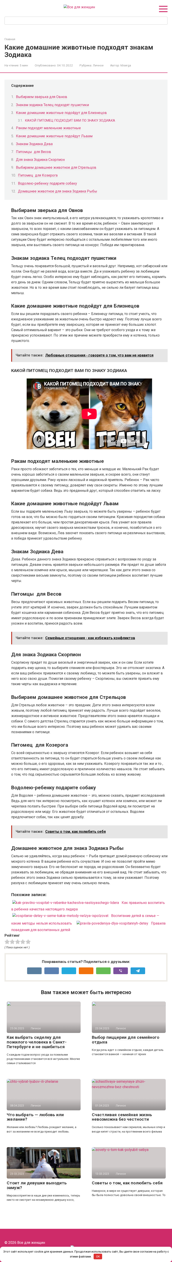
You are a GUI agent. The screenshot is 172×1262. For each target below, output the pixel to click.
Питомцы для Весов (33, 152)
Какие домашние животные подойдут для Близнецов (61, 113)
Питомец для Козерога (38, 175)
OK (98, 1256)
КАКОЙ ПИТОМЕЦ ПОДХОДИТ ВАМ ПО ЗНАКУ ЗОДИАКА (70, 120)
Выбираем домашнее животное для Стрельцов (56, 167)
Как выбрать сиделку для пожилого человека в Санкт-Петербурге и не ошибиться (37, 1042)
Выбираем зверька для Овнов (41, 97)
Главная (9, 39)
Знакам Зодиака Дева (34, 144)
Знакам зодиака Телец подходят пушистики (52, 105)
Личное (98, 65)
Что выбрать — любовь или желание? (35, 1117)
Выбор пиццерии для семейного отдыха (125, 1040)
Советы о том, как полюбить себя (127, 1182)
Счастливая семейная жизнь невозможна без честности (122, 1117)
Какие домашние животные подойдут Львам (54, 136)
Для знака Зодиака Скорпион (40, 159)
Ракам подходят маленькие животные (48, 128)
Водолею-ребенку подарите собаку (47, 183)
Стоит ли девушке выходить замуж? (37, 1185)
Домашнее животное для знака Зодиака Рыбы (57, 191)
